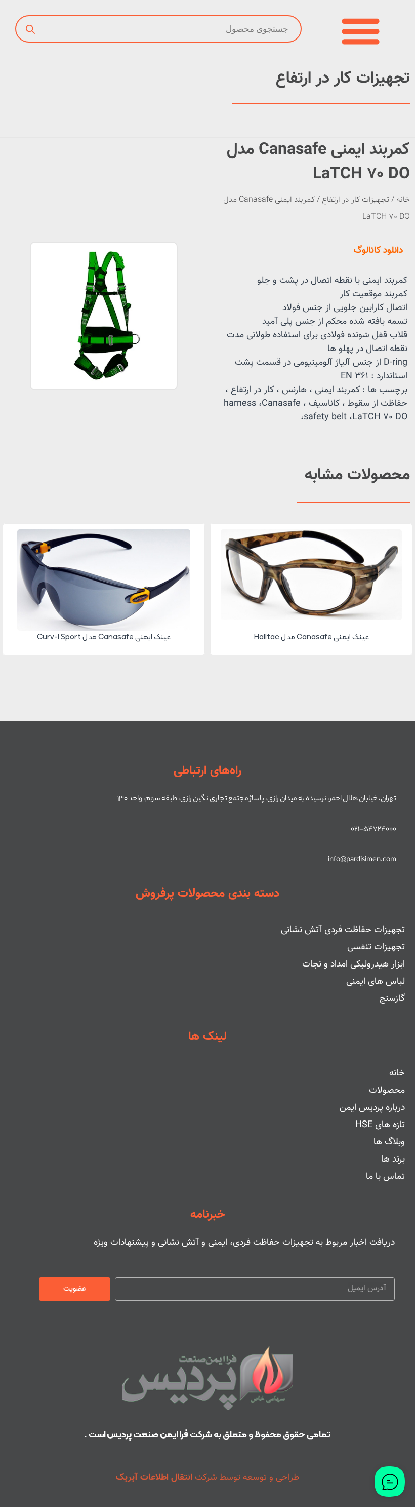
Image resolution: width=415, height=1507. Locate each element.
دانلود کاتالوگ (378, 251)
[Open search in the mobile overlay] (158, 29)
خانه (403, 200)
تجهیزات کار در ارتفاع (343, 78)
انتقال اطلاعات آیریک (154, 1478)
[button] (11, 581)
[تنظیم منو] (360, 30)
